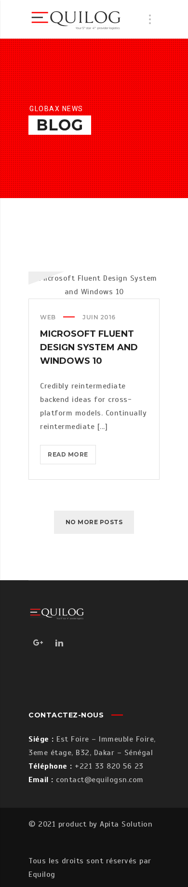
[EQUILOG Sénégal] (76, 19)
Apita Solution (126, 824)
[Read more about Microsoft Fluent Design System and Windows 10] (94, 285)
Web (48, 317)
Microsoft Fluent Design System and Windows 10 (89, 347)
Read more (72, 457)
